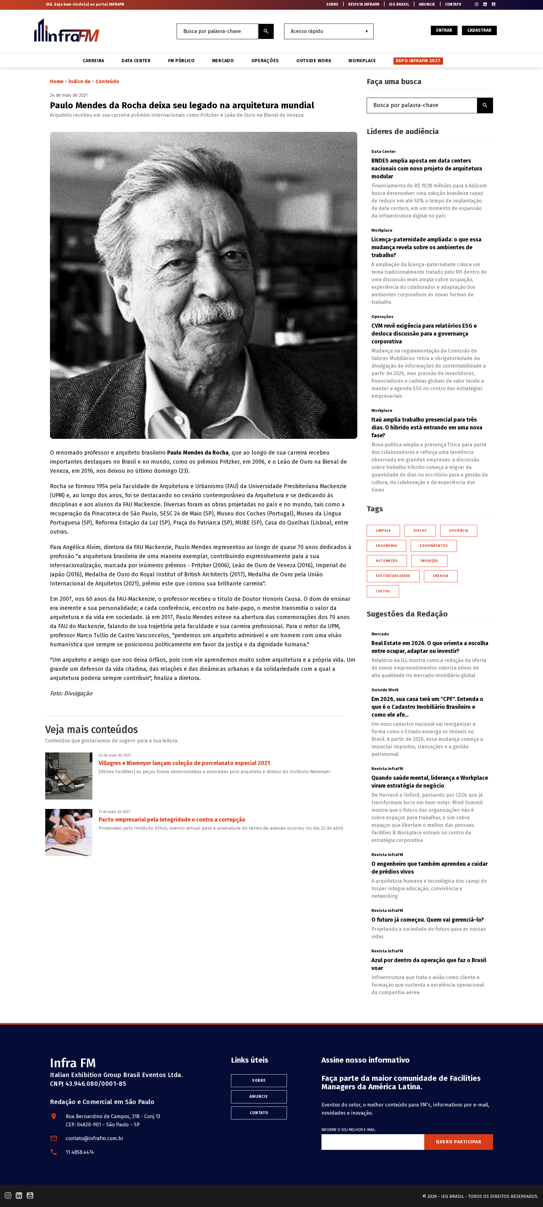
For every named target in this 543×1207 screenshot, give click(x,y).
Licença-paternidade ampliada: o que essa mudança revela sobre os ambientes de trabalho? (426, 247)
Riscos (420, 531)
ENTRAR (444, 30)
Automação (387, 561)
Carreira (93, 60)
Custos (383, 591)
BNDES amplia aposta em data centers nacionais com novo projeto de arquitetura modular (426, 168)
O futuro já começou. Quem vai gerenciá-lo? (427, 919)
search (266, 31)
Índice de (80, 81)
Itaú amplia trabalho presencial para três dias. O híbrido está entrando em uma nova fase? (426, 427)
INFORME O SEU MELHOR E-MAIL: (348, 1130)
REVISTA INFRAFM (363, 4)
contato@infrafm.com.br (94, 1138)
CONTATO (453, 4)
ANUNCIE (427, 4)
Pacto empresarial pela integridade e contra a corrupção (172, 819)
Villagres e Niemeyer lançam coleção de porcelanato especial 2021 (184, 763)
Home (56, 81)
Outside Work (313, 60)
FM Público (181, 60)
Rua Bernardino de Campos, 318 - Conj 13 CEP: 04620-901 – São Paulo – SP (113, 1120)
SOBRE (332, 4)
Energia (440, 576)
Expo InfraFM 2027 (418, 60)
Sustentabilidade (393, 576)
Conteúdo (107, 81)
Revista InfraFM (387, 768)
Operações (265, 60)
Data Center (136, 60)
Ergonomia (386, 546)
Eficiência (458, 531)
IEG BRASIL (399, 4)
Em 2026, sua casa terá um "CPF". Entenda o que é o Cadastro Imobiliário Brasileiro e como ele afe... (427, 707)
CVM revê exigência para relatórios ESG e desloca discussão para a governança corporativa (424, 333)
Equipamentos (434, 546)
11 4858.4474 (80, 1152)
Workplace (362, 60)
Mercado (223, 60)
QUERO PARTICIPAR (458, 1142)
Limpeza (383, 531)
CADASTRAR (479, 30)
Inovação (429, 561)
